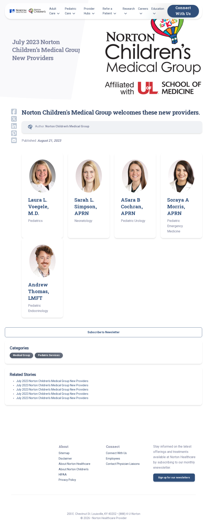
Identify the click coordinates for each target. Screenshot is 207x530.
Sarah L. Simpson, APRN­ (85, 206)
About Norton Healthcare (74, 463)
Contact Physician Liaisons (123, 463)
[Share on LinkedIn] (11, 126)
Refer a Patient (107, 11)
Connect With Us (183, 10)
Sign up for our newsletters (174, 477)
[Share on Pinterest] (11, 133)
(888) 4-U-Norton (129, 513)
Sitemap (64, 453)
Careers (143, 8)
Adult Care (52, 11)
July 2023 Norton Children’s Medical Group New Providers (52, 381)
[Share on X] (11, 119)
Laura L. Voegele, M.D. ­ (38, 206)
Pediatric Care (70, 11)
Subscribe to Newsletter (104, 332)
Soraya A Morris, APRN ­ (178, 206)
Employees (113, 458)
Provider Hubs (89, 11)
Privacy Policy (67, 479)
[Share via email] (11, 140)
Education (157, 8)
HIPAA (63, 474)
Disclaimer (65, 458)
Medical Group (21, 355)
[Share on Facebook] (11, 112)
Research (129, 8)
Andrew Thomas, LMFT (38, 291)
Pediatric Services (49, 355)
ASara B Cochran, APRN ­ (132, 206)
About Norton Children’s (74, 469)
